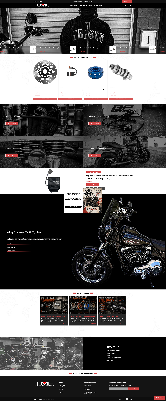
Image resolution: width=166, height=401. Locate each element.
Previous (36, 315)
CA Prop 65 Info (87, 385)
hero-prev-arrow (1, 50)
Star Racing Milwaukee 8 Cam (117, 89)
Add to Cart (45, 98)
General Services (11, 250)
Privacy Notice (87, 395)
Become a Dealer (88, 388)
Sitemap (61, 392)
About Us (61, 389)
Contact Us (61, 388)
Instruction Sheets (88, 389)
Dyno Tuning (10, 243)
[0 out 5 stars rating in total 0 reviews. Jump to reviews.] (38, 93)
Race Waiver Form (88, 386)
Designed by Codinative (48, 399)
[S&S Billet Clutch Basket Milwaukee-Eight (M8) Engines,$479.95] (96, 72)
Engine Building (11, 247)
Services (61, 390)
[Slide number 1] (83, 31)
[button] (11, 123)
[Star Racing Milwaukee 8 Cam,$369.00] (121, 72)
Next (130, 315)
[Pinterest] (103, 188)
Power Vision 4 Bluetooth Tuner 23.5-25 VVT (69, 90)
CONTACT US (39, 1)
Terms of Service (87, 393)
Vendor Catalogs (62, 386)
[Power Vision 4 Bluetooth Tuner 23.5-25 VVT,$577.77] (70, 72)
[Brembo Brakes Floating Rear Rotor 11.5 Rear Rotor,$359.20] (45, 72)
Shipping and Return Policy (90, 392)
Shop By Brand (62, 385)
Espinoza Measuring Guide (89, 390)
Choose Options (121, 98)
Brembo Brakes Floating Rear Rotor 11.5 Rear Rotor (44, 90)
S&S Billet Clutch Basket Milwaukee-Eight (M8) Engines (95, 90)
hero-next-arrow (164, 50)
